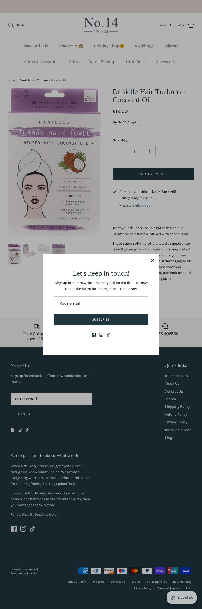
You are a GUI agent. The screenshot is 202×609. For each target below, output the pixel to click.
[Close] (152, 260)
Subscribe (101, 319)
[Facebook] (94, 335)
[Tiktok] (108, 335)
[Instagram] (101, 335)
